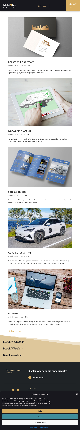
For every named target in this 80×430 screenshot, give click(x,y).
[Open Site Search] (39, 6)
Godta (40, 411)
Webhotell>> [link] (18, 341)
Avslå (40, 417)
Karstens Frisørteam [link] (21, 62)
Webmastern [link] (14, 65)
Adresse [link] (32, 389)
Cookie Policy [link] (33, 427)
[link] (9, 6)
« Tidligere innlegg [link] (14, 331)
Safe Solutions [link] (17, 192)
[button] (77, 394)
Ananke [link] (13, 313)
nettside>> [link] (17, 355)
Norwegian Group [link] (19, 131)
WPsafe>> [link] (17, 348)
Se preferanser (40, 422)
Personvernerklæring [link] (43, 427)
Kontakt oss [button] (73, 5)
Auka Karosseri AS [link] (19, 252)
